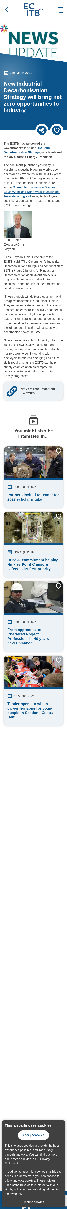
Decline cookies (33, 1202)
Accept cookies (33, 1135)
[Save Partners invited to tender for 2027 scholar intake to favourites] (55, 453)
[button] (6, 9)
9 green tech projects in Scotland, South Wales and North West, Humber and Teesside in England (32, 192)
